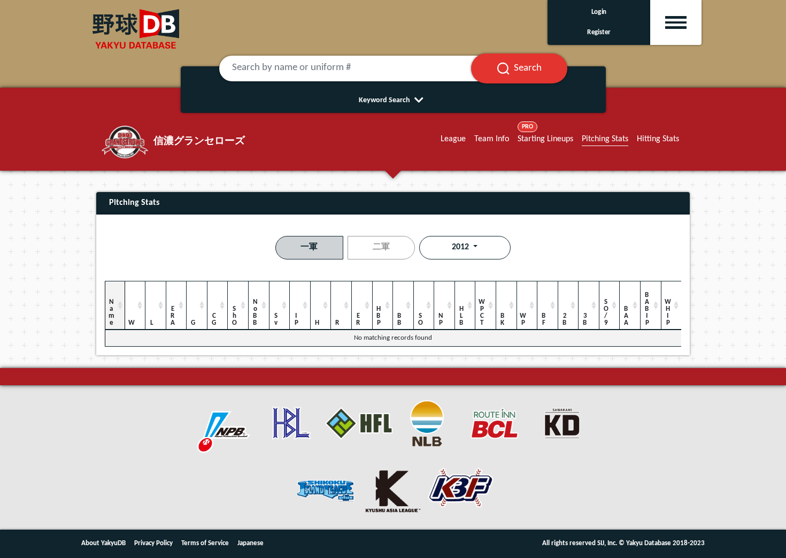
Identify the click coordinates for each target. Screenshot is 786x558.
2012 (461, 247)
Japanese (250, 543)
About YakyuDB (103, 543)
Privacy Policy (153, 543)
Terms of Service (205, 543)
